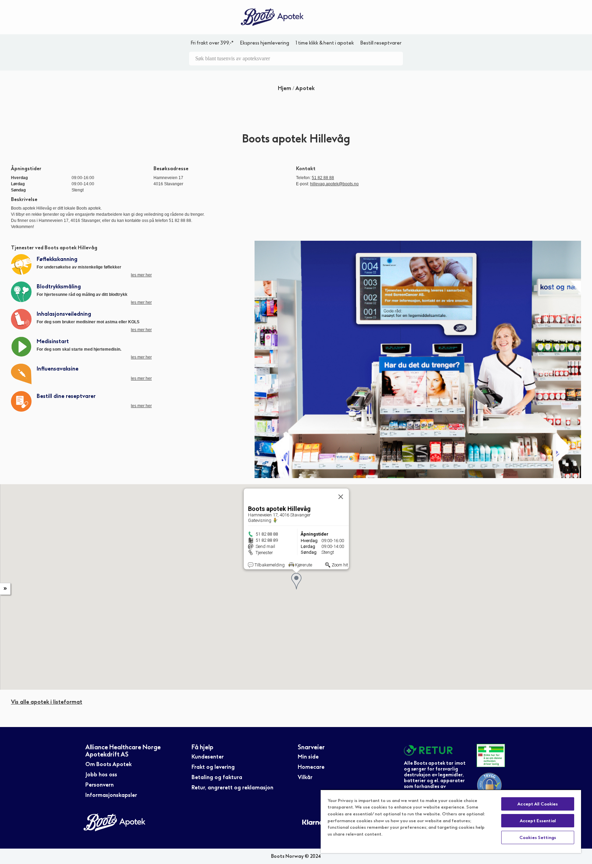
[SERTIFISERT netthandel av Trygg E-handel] (491, 785)
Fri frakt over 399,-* (212, 43)
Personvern (99, 784)
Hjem (285, 88)
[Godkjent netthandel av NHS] (491, 755)
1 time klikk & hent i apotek (325, 43)
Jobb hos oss (101, 774)
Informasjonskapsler (111, 795)
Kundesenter (208, 756)
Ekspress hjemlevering (264, 43)
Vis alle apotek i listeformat (46, 702)
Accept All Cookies (537, 803)
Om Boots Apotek (108, 764)
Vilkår (305, 777)
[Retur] (435, 750)
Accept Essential (538, 820)
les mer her (141, 275)
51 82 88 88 (323, 177)
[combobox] (296, 58)
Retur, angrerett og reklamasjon (232, 787)
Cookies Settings (537, 837)
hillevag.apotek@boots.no (334, 183)
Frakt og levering (213, 767)
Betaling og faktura (217, 777)
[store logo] (272, 17)
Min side (308, 756)
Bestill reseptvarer (381, 43)
